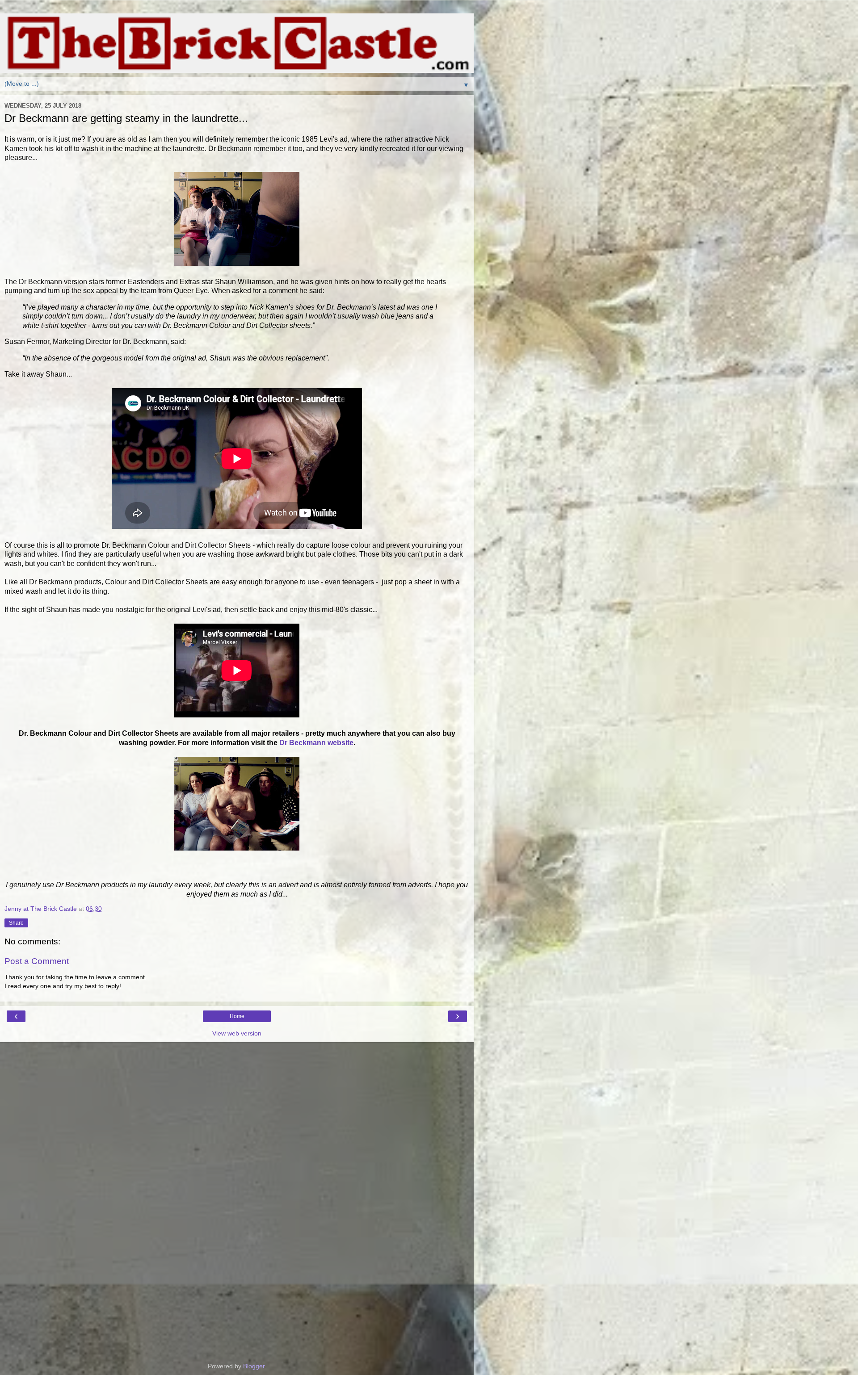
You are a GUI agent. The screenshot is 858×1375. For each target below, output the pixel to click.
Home (237, 1016)
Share (16, 923)
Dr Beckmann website (316, 742)
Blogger (254, 1366)
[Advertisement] (237, 1087)
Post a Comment (36, 961)
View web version (236, 1033)
